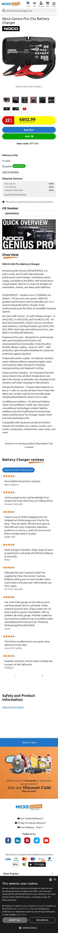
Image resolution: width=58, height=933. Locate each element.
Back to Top (29, 742)
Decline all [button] (42, 920)
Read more (22, 914)
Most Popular (11, 873)
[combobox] (50, 879)
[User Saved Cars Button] (34, 3)
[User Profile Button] (41, 3)
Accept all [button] (15, 920)
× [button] (55, 879)
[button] (29, 928)
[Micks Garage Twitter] (38, 841)
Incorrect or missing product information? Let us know (29, 445)
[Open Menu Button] (54, 3)
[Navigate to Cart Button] (47, 3)
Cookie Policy (23, 908)
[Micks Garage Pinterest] (29, 841)
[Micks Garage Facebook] (10, 841)
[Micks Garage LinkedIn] (19, 841)
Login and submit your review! (18, 470)
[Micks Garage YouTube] (48, 841)
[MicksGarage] (11, 4)
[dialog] (29, 904)
